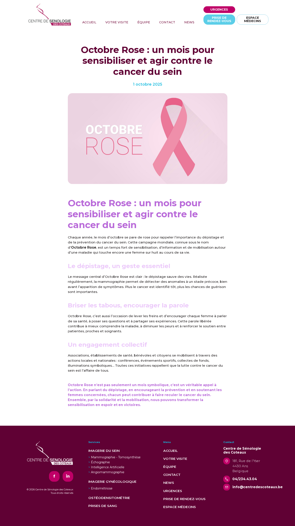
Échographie (100, 462)
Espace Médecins (179, 507)
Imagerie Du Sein (104, 451)
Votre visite (175, 459)
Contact (172, 475)
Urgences (172, 491)
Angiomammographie (107, 472)
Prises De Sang (102, 506)
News (168, 483)
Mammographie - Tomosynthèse (116, 457)
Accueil (170, 451)
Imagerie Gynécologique (112, 482)
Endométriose (102, 488)
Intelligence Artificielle (107, 467)
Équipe (169, 467)
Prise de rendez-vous (184, 499)
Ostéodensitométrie (109, 498)
